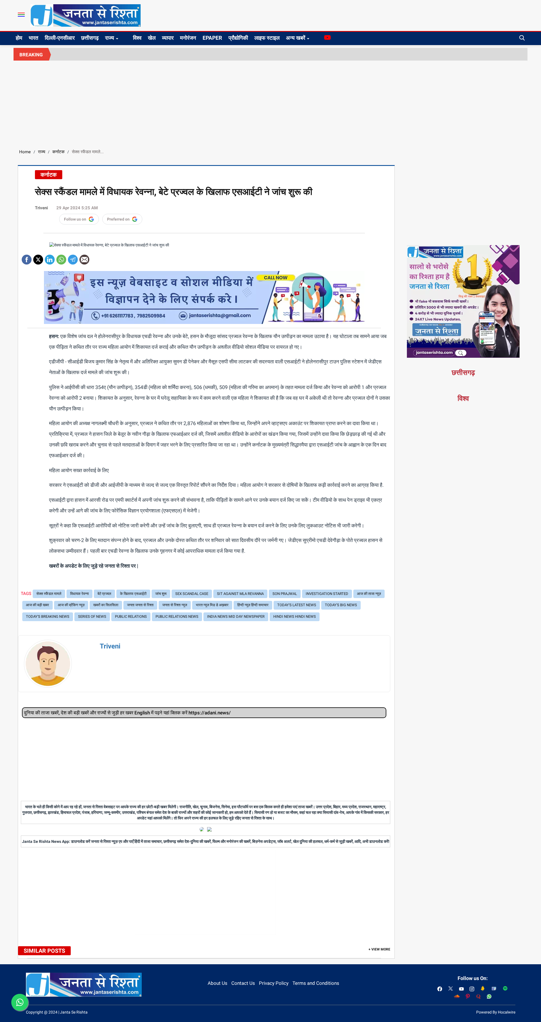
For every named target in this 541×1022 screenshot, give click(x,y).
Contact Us (243, 983)
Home (25, 151)
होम (19, 38)
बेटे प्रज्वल (104, 594)
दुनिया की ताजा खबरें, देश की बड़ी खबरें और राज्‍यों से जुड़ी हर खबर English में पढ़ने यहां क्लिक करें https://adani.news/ (127, 713)
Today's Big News (341, 605)
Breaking (31, 54)
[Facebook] (27, 258)
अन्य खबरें (295, 38)
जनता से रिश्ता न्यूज (174, 605)
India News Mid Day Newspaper (236, 616)
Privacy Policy (274, 983)
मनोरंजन (188, 38)
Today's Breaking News (47, 616)
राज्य (109, 38)
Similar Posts (44, 950)
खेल (152, 38)
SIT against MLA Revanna (240, 594)
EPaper (212, 38)
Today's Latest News (296, 605)
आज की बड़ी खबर (37, 605)
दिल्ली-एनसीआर (60, 38)
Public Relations (131, 616)
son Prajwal (284, 594)
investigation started (327, 594)
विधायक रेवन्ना (79, 594)
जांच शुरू (161, 594)
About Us (217, 983)
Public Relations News (177, 616)
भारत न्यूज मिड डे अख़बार (212, 605)
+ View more (379, 949)
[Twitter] (38, 258)
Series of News (92, 616)
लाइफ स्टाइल (267, 38)
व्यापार (168, 38)
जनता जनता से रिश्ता (140, 605)
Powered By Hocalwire (495, 1012)
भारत (33, 38)
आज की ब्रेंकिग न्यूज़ (71, 605)
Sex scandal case (191, 594)
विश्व (137, 38)
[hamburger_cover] (21, 15)
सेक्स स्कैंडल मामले (48, 594)
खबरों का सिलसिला (105, 605)
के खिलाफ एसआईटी (133, 594)
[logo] (85, 15)
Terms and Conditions (315, 983)
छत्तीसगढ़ (90, 38)
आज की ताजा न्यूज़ (369, 594)
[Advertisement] (270, 102)
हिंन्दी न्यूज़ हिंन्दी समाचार (253, 605)
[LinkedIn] (50, 258)
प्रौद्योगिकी (238, 38)
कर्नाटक (58, 151)
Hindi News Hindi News (294, 616)
